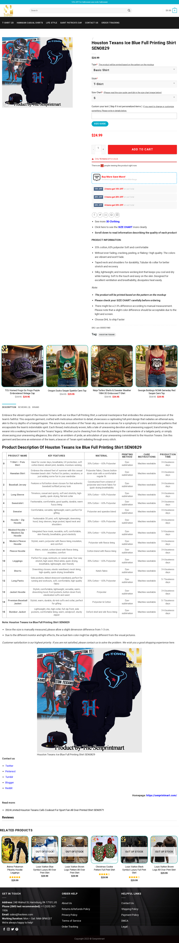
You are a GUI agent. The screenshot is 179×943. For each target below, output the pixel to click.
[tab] (9, 407)
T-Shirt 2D (8, 22)
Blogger (9, 783)
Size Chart (97, 92)
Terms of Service (71, 921)
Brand (35, 407)
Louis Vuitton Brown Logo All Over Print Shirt (164, 868)
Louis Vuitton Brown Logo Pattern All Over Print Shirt (74, 869)
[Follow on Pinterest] (16, 929)
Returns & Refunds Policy (76, 909)
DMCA (124, 921)
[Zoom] (6, 104)
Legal (124, 927)
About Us (67, 903)
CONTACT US (91, 22)
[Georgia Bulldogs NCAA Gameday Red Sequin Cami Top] (156, 366)
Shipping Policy (129, 909)
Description (9, 407)
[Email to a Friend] (105, 214)
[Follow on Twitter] (12, 929)
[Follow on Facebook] (4, 929)
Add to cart (142, 149)
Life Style (51, 22)
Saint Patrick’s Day (71, 22)
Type (94, 64)
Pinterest (10, 771)
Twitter (9, 766)
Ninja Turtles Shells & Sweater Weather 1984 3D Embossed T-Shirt (112, 392)
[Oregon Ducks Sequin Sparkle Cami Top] (67, 366)
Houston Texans (107, 335)
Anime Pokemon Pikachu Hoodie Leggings (15, 869)
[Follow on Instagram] (8, 929)
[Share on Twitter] (100, 214)
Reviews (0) (24, 407)
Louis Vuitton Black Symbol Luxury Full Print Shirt (134, 869)
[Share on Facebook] (94, 214)
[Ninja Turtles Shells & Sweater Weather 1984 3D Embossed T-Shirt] (112, 366)
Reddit (8, 788)
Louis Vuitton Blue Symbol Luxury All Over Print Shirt (44, 869)
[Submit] (129, 10)
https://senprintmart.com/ (161, 795)
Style (95, 78)
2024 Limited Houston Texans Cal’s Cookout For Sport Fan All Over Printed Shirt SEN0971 (54, 810)
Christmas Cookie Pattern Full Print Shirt (104, 868)
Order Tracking (110, 22)
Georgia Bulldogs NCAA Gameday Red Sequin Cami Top (156, 392)
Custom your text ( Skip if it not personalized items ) (117, 106)
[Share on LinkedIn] (117, 214)
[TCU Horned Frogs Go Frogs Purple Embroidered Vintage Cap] (22, 366)
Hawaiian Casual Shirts (30, 22)
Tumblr (9, 777)
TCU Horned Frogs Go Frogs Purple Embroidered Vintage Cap (22, 392)
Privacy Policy (69, 915)
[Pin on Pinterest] (111, 214)
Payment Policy (130, 915)
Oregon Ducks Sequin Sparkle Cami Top (67, 390)
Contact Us (127, 903)
